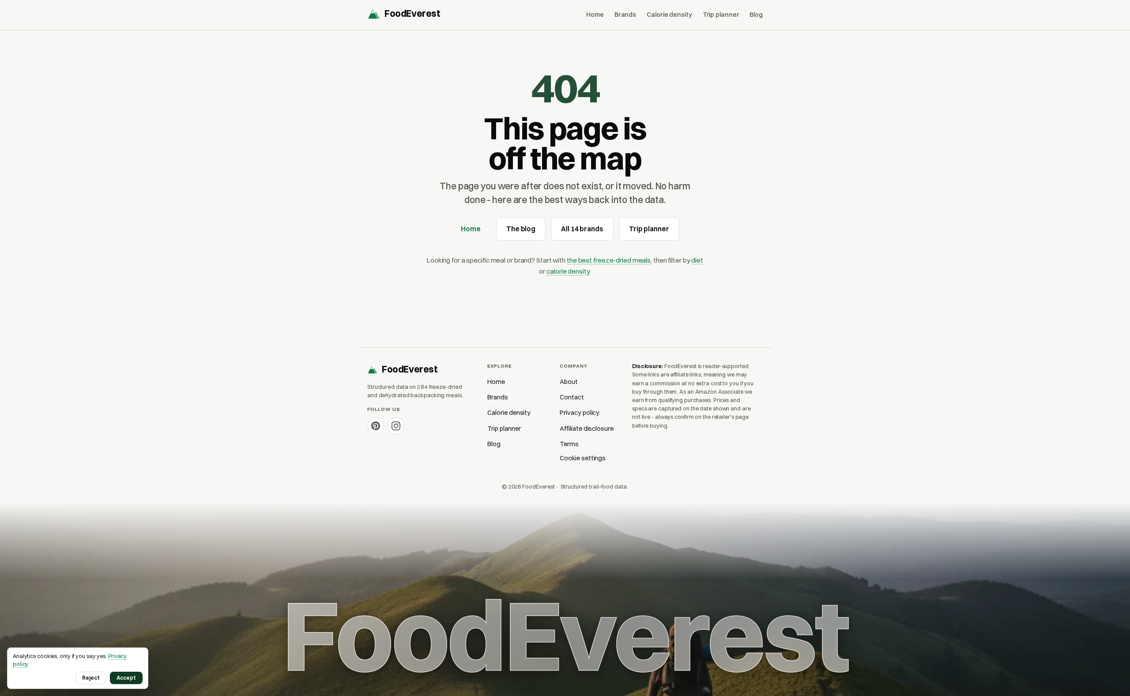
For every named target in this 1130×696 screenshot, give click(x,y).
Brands (625, 15)
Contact (572, 397)
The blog (520, 229)
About (569, 382)
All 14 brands (582, 229)
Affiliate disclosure (587, 429)
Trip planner (721, 15)
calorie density (567, 271)
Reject (91, 677)
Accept (126, 677)
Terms (569, 444)
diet (697, 260)
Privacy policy (579, 413)
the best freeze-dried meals (609, 260)
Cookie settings (583, 458)
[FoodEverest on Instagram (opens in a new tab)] (396, 426)
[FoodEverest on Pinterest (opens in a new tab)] (375, 426)
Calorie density (669, 15)
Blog (756, 15)
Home (595, 15)
